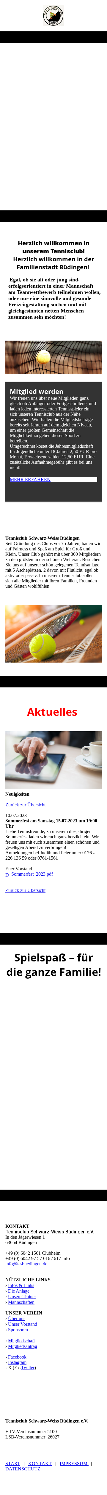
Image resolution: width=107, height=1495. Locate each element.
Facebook (17, 1356)
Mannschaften (21, 1302)
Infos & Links (21, 1285)
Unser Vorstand (22, 1324)
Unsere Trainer (22, 1296)
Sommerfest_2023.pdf (32, 874)
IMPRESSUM (74, 1463)
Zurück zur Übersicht (25, 804)
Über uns (16, 1318)
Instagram (17, 1362)
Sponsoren (18, 1329)
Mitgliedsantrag (22, 1346)
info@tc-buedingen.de (26, 1263)
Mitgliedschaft (21, 1340)
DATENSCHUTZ (22, 1468)
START (12, 1463)
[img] (54, 15)
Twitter (27, 1367)
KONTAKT (40, 1463)
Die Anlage (18, 1290)
